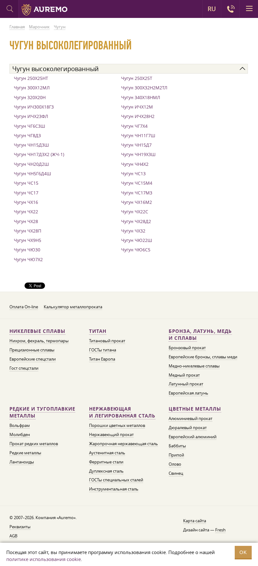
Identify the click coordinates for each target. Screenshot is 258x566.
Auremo (44, 10)
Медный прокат (184, 375)
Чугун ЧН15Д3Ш (31, 145)
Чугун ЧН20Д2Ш (31, 164)
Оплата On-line (23, 307)
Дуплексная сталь (106, 471)
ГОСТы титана (102, 350)
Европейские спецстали (32, 359)
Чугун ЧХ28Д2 (136, 221)
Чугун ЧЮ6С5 (135, 250)
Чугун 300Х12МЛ (32, 88)
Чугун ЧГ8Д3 (27, 135)
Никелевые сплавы (37, 331)
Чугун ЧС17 (26, 193)
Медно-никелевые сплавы (194, 366)
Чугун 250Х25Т (136, 78)
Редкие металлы (25, 453)
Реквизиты (20, 527)
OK (243, 552)
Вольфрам (19, 425)
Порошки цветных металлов (117, 425)
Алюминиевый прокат (190, 418)
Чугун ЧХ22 (26, 212)
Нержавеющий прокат (111, 434)
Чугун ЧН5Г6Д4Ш (32, 174)
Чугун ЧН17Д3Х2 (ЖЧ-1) (39, 154)
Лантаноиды (21, 462)
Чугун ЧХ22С (134, 212)
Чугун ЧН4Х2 (135, 164)
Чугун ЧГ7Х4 (134, 126)
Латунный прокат (186, 384)
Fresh (220, 530)
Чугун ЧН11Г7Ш (138, 135)
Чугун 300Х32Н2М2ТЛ (144, 88)
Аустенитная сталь (107, 453)
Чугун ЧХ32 (133, 231)
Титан (97, 331)
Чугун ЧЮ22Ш (136, 240)
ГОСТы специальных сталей (116, 480)
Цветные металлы (195, 409)
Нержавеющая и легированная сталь (122, 412)
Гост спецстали (23, 368)
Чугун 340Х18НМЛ (140, 97)
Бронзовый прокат (187, 347)
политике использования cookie (43, 559)
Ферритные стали (106, 462)
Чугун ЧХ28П (27, 231)
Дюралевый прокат (188, 427)
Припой (176, 455)
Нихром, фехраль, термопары (39, 341)
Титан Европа (102, 359)
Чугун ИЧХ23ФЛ (31, 116)
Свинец (176, 473)
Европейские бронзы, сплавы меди (203, 357)
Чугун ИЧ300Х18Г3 (34, 107)
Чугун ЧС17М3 (136, 193)
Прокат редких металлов (33, 443)
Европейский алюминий (192, 437)
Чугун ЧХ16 (26, 202)
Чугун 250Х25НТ (31, 78)
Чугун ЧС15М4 (136, 183)
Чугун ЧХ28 (26, 221)
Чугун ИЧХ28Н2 (137, 116)
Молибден (19, 434)
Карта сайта (194, 521)
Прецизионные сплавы (31, 350)
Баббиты (177, 446)
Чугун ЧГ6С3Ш (29, 126)
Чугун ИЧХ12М (137, 107)
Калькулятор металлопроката (73, 307)
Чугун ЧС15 (26, 183)
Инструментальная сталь (113, 489)
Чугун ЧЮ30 (27, 250)
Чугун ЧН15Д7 (136, 145)
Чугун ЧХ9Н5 (27, 240)
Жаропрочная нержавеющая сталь (123, 443)
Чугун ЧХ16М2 (136, 202)
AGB (13, 536)
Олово (175, 464)
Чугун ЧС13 (133, 174)
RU (212, 9)
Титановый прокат (107, 341)
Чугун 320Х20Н (30, 97)
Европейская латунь (188, 393)
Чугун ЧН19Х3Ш (138, 154)
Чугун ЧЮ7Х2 (28, 259)
